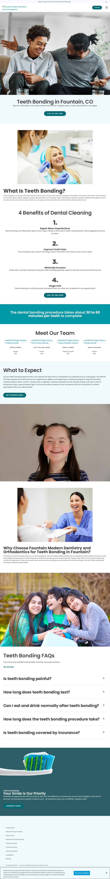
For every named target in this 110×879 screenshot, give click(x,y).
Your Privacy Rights (82, 873)
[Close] (106, 872)
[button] (106, 7)
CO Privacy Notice (11, 847)
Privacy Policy (10, 828)
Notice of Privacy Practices (14, 832)
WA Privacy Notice (11, 851)
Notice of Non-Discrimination (15, 839)
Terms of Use (10, 835)
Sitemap (8, 859)
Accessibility (10, 855)
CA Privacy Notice (11, 843)
